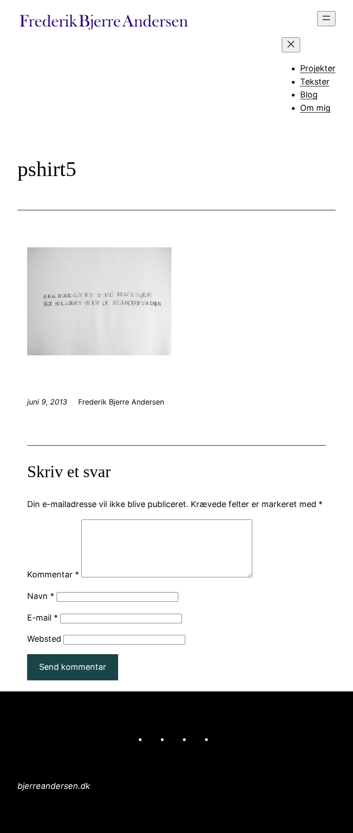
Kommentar (53, 574)
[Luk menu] (291, 44)
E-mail (42, 617)
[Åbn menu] (326, 18)
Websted (44, 639)
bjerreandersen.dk (53, 786)
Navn (40, 596)
